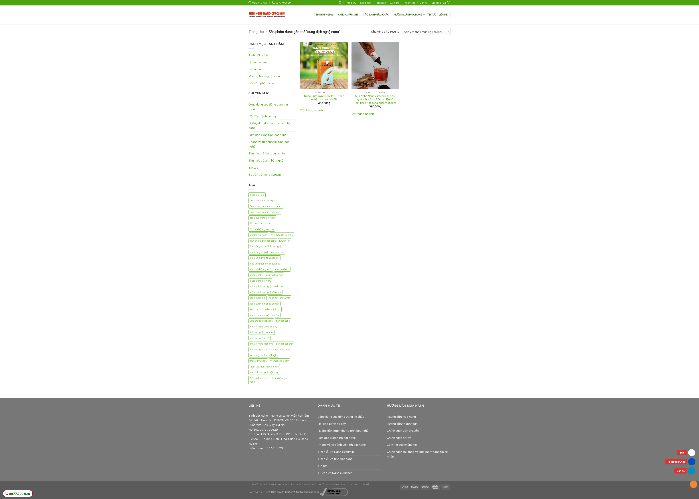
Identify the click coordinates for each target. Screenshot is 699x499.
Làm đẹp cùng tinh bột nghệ (267, 135)
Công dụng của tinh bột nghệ (265, 211)
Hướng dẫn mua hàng (408, 14)
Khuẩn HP (284, 240)
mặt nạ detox (282, 269)
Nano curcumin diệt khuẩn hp (265, 309)
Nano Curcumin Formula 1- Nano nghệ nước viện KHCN (324, 97)
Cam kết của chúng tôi (402, 444)
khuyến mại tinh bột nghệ (263, 240)
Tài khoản (381, 2)
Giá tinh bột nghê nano (262, 229)
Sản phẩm (365, 2)
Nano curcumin (258, 62)
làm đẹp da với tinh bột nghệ (265, 257)
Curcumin (254, 69)
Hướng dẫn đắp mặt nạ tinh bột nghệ (270, 125)
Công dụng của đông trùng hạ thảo (268, 107)
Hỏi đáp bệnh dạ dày (262, 116)
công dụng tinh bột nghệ (262, 217)
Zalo (682, 452)
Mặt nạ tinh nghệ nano (264, 76)
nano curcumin (257, 297)
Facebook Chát (676, 461)
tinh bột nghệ (283, 320)
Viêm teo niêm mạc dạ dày (264, 366)
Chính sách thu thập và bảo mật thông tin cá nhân (417, 454)
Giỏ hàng (395, 2)
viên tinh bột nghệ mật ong (264, 372)
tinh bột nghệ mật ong (261, 343)
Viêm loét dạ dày (279, 360)
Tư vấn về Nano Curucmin (265, 174)
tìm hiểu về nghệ (258, 360)
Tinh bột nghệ (323, 14)
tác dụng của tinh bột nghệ (264, 355)
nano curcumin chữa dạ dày (264, 303)
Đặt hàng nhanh (311, 110)
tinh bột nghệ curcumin (262, 332)
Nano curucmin (348, 14)
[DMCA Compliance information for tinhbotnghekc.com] (334, 492)
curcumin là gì (257, 194)
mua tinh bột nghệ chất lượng (265, 263)
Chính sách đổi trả (399, 438)
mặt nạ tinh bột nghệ (260, 280)
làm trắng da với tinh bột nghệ (265, 246)
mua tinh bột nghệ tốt (261, 269)
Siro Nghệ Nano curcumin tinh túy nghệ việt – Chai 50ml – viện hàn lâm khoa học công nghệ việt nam (375, 99)
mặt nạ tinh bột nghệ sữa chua (266, 292)
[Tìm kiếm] (340, 2)
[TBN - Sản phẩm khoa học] (266, 15)
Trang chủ (256, 32)
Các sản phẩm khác (376, 14)
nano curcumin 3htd (279, 297)
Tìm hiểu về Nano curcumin (266, 153)
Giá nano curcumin (260, 223)
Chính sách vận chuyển (403, 430)
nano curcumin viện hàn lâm (264, 315)
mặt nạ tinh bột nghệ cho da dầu (267, 286)
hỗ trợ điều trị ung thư (282, 234)
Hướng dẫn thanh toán (402, 424)
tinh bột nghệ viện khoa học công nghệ (270, 349)
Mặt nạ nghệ (256, 274)
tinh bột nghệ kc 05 (260, 338)
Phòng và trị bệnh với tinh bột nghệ (268, 144)
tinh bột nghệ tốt (284, 343)
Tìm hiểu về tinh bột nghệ (265, 160)
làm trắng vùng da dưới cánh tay (267, 252)
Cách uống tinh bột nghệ (262, 200)
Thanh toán (410, 2)
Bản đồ (681, 470)
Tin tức (431, 14)
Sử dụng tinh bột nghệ (261, 320)
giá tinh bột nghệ (258, 234)
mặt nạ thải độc (274, 274)
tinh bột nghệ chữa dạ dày (263, 326)
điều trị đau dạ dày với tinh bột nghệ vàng (269, 380)
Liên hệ (423, 2)
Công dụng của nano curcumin (266, 206)
